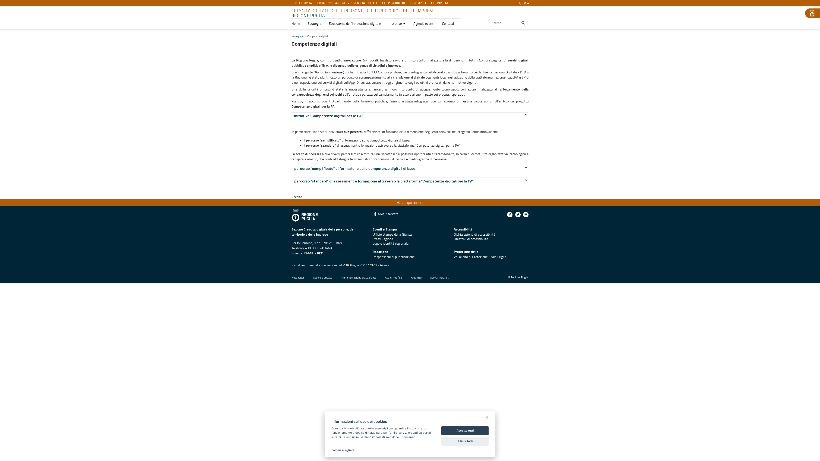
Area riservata (388, 214)
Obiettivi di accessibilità (471, 238)
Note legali (298, 277)
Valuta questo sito (410, 202)
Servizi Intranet (439, 277)
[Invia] (523, 22)
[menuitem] (295, 23)
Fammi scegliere (342, 450)
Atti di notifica (393, 277)
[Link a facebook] (509, 214)
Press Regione (383, 238)
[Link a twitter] (518, 214)
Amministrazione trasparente (358, 277)
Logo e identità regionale (391, 243)
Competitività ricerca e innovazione (318, 3)
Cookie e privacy (322, 277)
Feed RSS (416, 277)
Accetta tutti (465, 430)
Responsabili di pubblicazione (394, 256)
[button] (397, 23)
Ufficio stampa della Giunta (392, 234)
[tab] (410, 116)
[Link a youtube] (526, 214)
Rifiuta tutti (465, 441)
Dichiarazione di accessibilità (474, 234)
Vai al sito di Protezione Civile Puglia (480, 256)
